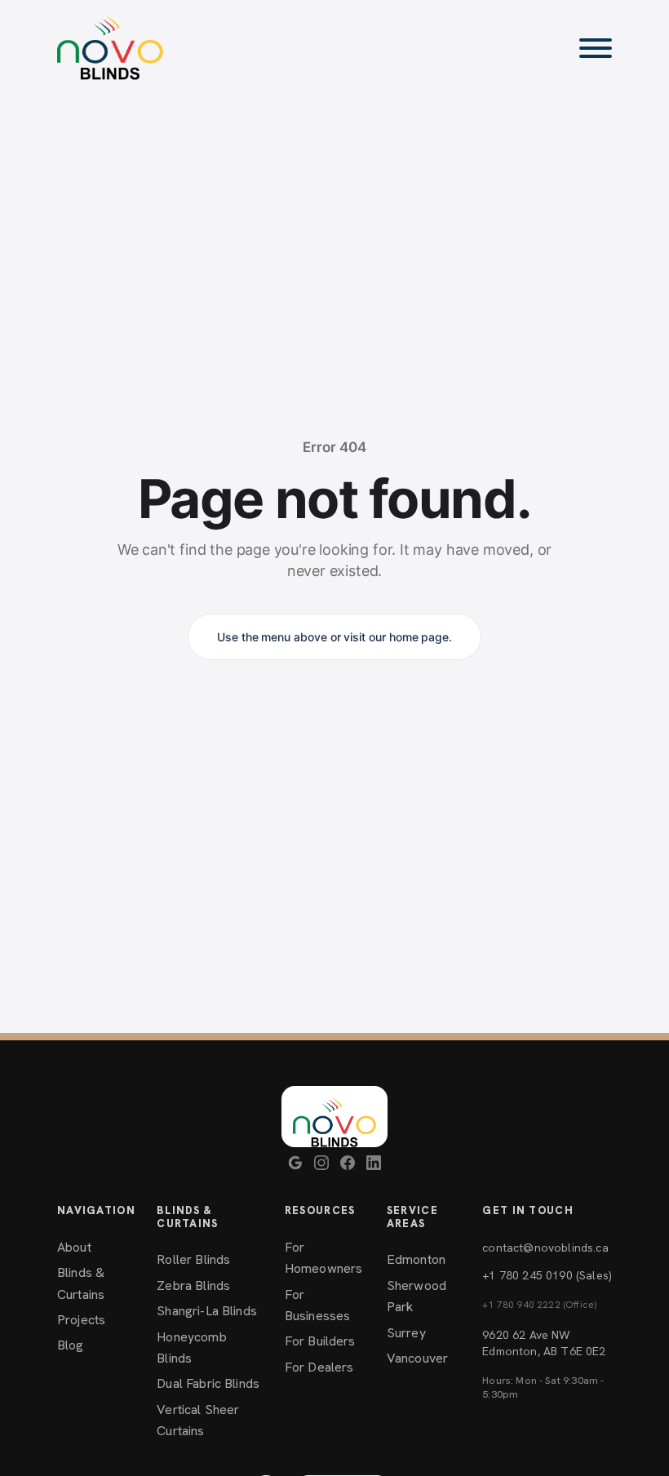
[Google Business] (295, 1162)
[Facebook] (347, 1162)
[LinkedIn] (373, 1162)
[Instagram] (321, 1162)
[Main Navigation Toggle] (595, 48)
